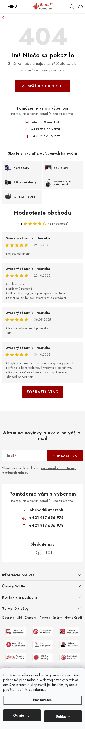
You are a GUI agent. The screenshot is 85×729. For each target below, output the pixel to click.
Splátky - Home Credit (67, 617)
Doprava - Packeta (37, 617)
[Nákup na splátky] (69, 644)
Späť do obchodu (46, 86)
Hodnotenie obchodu (42, 213)
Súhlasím (63, 716)
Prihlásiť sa (64, 456)
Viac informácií (37, 689)
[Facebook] (38, 552)
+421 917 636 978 (45, 129)
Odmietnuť (22, 715)
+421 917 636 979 (45, 136)
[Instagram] (49, 552)
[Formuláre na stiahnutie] (15, 644)
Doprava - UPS (12, 617)
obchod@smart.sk (46, 122)
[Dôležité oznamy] (42, 657)
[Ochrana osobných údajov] (69, 631)
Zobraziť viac (42, 391)
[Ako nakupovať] (42, 644)
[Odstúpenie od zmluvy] (42, 631)
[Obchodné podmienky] (15, 631)
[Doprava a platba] (15, 657)
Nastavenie (42, 700)
